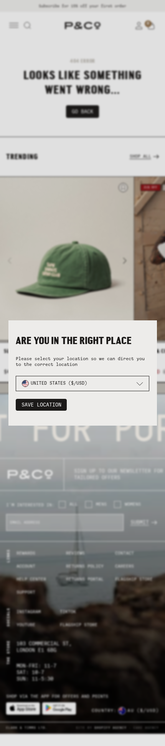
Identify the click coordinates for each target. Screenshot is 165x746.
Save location (41, 405)
